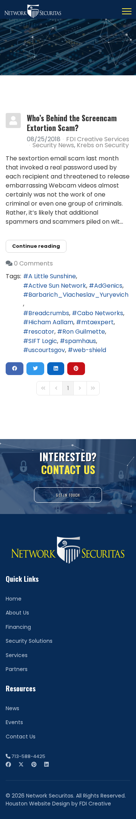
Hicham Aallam (50, 322)
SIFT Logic (42, 341)
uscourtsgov (46, 350)
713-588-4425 (28, 756)
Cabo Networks (100, 313)
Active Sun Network (57, 285)
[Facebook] (8, 764)
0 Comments (33, 263)
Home (14, 598)
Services (17, 655)
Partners (17, 669)
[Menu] (126, 11)
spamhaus (80, 341)
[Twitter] (21, 764)
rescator (41, 331)
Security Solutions (29, 641)
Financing (18, 627)
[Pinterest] (34, 764)
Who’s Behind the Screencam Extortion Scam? (72, 122)
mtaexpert (97, 322)
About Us (17, 612)
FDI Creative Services (97, 139)
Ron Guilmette (83, 331)
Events (14, 722)
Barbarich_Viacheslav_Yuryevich (78, 294)
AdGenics (108, 285)
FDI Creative (95, 803)
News (12, 708)
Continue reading (36, 246)
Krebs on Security (103, 145)
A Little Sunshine (52, 276)
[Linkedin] (46, 764)
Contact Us (21, 736)
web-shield (89, 350)
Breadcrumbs (48, 313)
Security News (53, 145)
